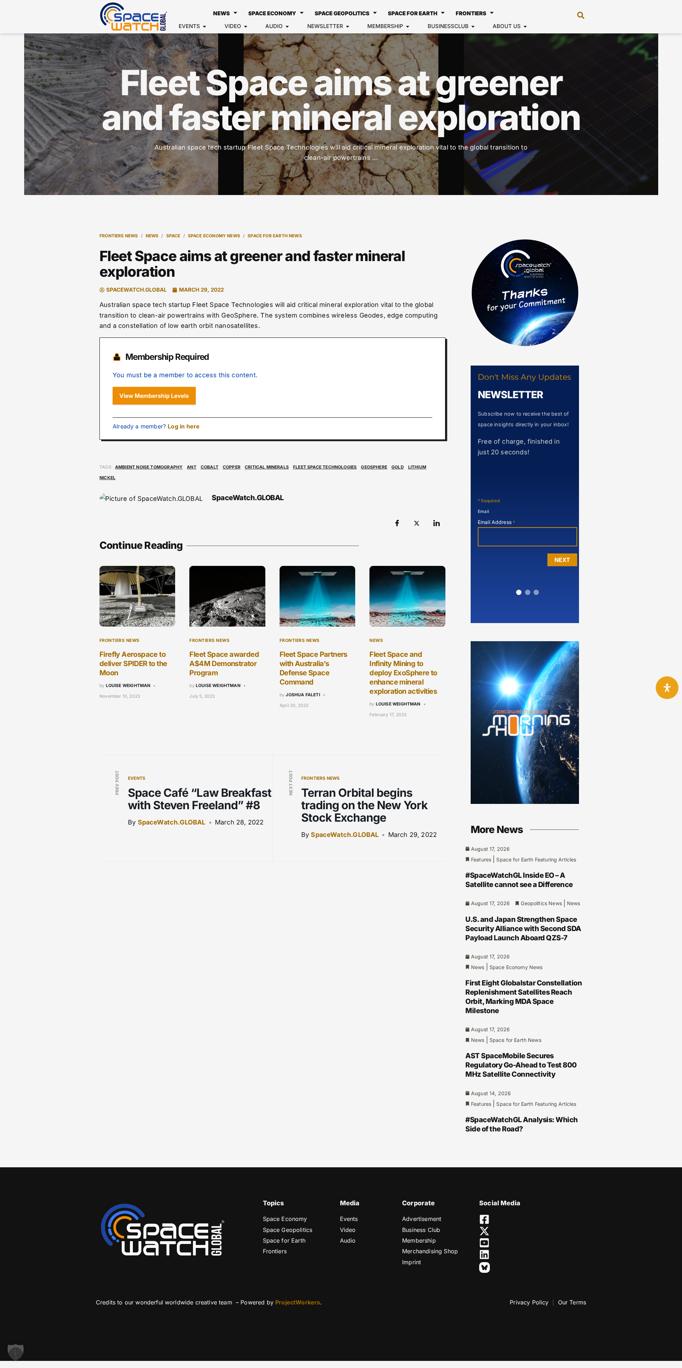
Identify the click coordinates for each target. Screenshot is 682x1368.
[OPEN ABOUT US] (525, 26)
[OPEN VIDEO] (245, 26)
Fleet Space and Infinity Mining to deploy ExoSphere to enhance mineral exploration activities (403, 673)
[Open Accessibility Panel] (667, 687)
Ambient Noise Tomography (149, 467)
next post (290, 782)
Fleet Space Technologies (325, 467)
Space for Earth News (275, 235)
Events (136, 778)
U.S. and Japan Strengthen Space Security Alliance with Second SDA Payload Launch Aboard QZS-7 (523, 928)
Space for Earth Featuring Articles (536, 859)
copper (231, 467)
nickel (107, 477)
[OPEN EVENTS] (204, 26)
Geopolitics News (541, 903)
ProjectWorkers (297, 1302)
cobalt (209, 467)
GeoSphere (374, 467)
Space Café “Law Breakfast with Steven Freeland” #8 (199, 799)
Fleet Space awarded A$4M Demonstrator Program (224, 663)
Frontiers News (118, 235)
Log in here (184, 426)
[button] (577, 17)
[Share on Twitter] (417, 523)
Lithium (417, 467)
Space (173, 235)
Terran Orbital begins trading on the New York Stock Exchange (364, 805)
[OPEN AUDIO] (287, 26)
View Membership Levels (154, 395)
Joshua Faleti (303, 694)
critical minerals (267, 467)
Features (481, 859)
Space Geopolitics (342, 13)
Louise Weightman (128, 685)
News (221, 13)
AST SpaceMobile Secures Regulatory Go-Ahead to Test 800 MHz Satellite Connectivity (521, 1064)
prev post (117, 782)
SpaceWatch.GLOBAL (172, 822)
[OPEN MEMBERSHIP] (407, 26)
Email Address (496, 522)
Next (562, 559)
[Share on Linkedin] (436, 523)
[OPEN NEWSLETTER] (347, 26)
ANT (191, 467)
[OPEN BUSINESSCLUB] (473, 26)
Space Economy (272, 13)
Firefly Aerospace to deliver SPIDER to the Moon (133, 663)
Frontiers (471, 13)
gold (397, 467)
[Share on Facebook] (397, 523)
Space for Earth (412, 13)
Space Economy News (214, 235)
